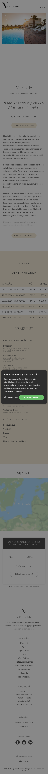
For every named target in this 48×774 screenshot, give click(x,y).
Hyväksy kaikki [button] (31, 397)
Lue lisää (18, 391)
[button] (11, 397)
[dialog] (24, 387)
